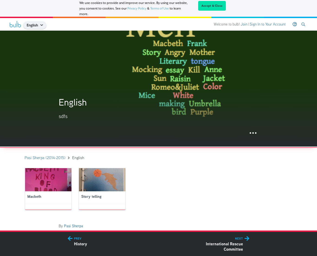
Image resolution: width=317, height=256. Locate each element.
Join (244, 24)
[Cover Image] (158, 89)
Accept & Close (212, 5)
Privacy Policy (136, 8)
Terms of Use (159, 8)
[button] (43, 25)
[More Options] (253, 133)
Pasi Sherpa (73, 226)
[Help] (294, 24)
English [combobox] (32, 25)
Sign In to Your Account (268, 24)
